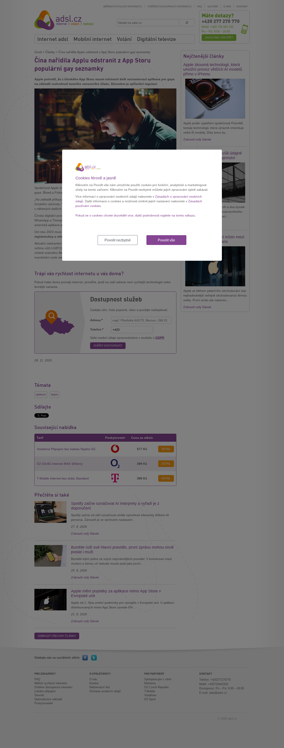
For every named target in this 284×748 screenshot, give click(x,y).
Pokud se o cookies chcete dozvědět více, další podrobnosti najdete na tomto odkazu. (135, 215)
